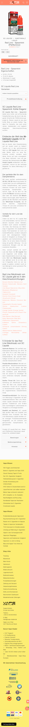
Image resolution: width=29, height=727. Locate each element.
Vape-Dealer (16, 718)
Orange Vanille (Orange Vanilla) (13, 310)
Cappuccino (6, 292)
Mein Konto (6, 561)
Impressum (6, 564)
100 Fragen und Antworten (11, 468)
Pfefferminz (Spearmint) (10, 320)
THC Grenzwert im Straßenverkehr (14, 527)
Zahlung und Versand (9, 583)
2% (8, 52)
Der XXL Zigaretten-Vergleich (12, 476)
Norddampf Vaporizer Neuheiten (13, 500)
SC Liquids (7, 38)
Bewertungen (14, 437)
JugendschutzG (8, 572)
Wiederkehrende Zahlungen (11, 597)
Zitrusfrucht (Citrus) (9, 298)
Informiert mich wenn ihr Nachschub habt (13, 61)
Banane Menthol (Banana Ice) (12, 282)
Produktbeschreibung (14, 99)
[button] (2, 2)
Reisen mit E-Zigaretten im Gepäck (14, 521)
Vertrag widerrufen (8, 724)
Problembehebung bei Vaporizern (13, 516)
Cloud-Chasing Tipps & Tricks (12, 473)
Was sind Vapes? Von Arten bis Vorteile (12, 545)
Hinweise (14, 446)
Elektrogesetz (7, 567)
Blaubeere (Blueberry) (10, 290)
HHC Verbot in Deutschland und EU (14, 486)
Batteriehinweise (8, 575)
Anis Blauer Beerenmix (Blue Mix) (13, 288)
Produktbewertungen (9, 581)
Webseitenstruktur (8, 578)
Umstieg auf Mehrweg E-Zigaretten (14, 530)
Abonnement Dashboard (10, 594)
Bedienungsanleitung (14, 442)
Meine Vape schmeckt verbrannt (13, 492)
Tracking (6, 556)
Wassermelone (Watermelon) (12, 330)
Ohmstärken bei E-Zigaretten (12, 503)
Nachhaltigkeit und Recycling (12, 498)
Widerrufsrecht (7, 569)
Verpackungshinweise (10, 586)
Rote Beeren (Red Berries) (11, 316)
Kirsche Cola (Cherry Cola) (11, 296)
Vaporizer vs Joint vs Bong (11, 541)
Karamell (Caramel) (8, 294)
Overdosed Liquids (9, 506)
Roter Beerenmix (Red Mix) (11, 318)
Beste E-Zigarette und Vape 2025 (13, 470)
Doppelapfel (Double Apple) (12, 304)
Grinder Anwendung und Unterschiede (10, 483)
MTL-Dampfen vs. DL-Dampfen (13, 495)
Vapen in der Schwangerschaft (12, 532)
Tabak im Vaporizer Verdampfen (13, 524)
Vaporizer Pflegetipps (9, 535)
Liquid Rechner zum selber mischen (14, 489)
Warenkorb (6, 558)
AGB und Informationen (10, 592)
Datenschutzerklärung (10, 589)
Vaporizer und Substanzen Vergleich (14, 538)
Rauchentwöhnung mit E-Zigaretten (14, 519)
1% (3, 52)
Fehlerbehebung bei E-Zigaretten (13, 479)
